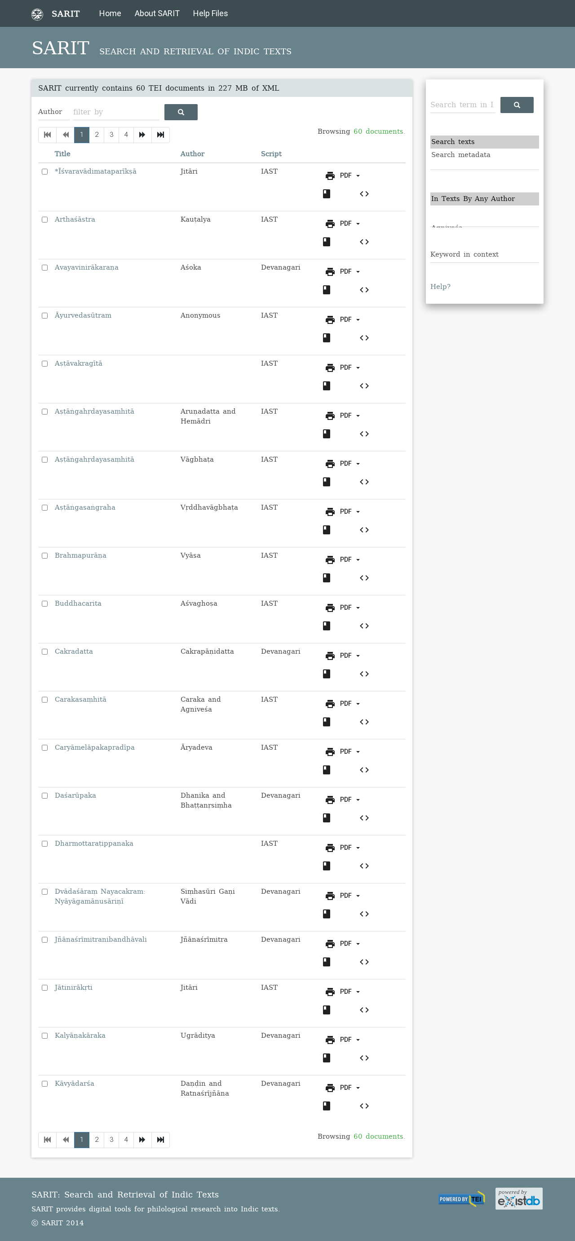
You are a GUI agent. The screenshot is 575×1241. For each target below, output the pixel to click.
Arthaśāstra (75, 219)
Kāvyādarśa (74, 1083)
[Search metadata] (485, 155)
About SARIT (157, 13)
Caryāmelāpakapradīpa (95, 747)
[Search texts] (485, 142)
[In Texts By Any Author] (485, 198)
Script (271, 154)
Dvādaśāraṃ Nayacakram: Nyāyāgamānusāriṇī (100, 896)
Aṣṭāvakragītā (78, 363)
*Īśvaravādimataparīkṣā (96, 171)
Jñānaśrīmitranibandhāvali (101, 939)
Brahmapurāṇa (80, 555)
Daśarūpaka (75, 795)
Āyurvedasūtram (83, 315)
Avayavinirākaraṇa (87, 267)
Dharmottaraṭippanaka (94, 843)
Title (63, 154)
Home (110, 13)
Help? (440, 286)
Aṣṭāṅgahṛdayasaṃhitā (94, 411)
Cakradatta (74, 651)
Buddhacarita (78, 603)
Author (192, 154)
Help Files (210, 13)
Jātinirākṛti (74, 987)
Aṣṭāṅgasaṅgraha (85, 507)
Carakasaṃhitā (80, 699)
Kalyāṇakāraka (80, 1035)
